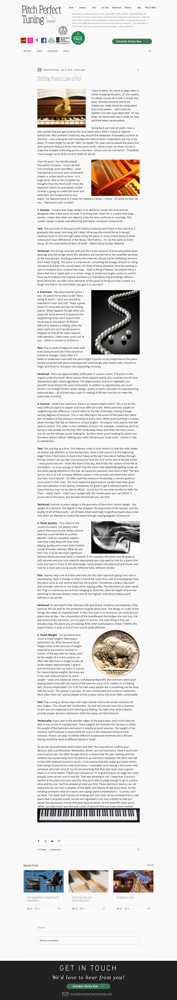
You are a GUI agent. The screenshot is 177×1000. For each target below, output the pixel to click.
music (66, 51)
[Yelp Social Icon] (23, 40)
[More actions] (138, 70)
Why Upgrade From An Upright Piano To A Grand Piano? (43, 899)
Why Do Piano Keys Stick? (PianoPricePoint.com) (82, 899)
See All (150, 865)
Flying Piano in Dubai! (125, 897)
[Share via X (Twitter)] (45, 841)
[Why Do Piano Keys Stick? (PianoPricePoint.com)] (89, 881)
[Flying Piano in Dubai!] (133, 881)
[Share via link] (59, 841)
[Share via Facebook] (38, 841)
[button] (150, 51)
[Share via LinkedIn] (52, 841)
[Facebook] (43, 40)
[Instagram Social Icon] (30, 40)
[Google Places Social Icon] (37, 40)
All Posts (27, 51)
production (53, 51)
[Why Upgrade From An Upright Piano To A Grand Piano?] (44, 881)
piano (39, 51)
